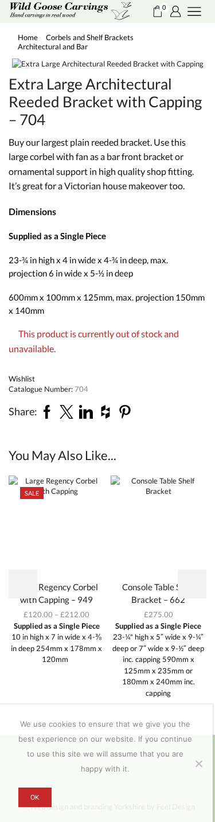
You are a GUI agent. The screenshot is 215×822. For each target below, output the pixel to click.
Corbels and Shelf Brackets (90, 37)
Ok (34, 797)
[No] (198, 763)
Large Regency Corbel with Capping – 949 (56, 593)
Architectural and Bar (53, 46)
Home (28, 37)
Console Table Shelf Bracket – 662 (158, 593)
